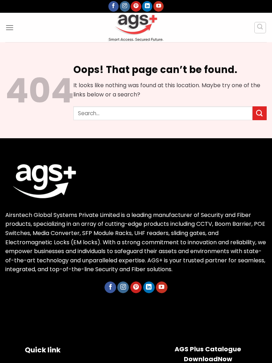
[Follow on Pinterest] (136, 6)
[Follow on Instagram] (125, 6)
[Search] (260, 27)
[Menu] (9, 27)
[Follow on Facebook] (113, 6)
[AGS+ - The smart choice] (136, 27)
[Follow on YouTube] (158, 6)
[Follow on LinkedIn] (147, 6)
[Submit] (260, 113)
